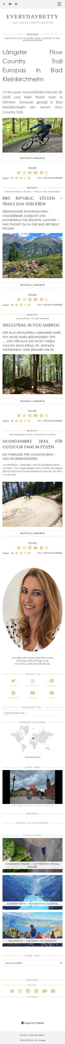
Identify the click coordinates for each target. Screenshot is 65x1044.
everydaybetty (32, 17)
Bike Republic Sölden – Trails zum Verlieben (32, 192)
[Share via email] (12, 178)
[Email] (53, 991)
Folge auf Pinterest (34, 1023)
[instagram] (20, 991)
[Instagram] (4, 4)
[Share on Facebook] (16, 178)
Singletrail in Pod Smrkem (32, 319)
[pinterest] (36, 991)
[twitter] (12, 991)
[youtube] (44, 991)
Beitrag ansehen (32, 158)
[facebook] (28, 991)
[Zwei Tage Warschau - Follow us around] (32, 787)
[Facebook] (16, 4)
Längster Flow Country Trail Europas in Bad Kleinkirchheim (32, 39)
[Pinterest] (29, 173)
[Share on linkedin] (29, 178)
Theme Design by (33, 1040)
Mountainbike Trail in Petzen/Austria (32, 435)
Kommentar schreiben (50, 178)
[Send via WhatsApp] (25, 178)
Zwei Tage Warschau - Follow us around (33, 805)
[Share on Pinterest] (21, 178)
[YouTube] (10, 4)
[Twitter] (18, 173)
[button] (60, 4)
